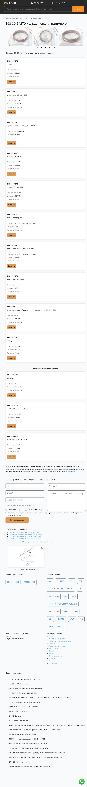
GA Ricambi (54, 596)
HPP (74, 596)
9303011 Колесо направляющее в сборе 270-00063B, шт (30, 766)
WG (81, 619)
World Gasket (56, 627)
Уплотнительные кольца (57, 646)
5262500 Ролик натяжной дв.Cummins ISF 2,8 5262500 (29, 743)
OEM (66, 611)
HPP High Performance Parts (63, 604)
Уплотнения (53, 663)
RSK (50, 619)
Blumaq (60, 581)
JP (58, 611)
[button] (84, 37)
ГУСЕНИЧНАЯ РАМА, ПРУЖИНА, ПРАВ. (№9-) (25, 534)
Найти (78, 9)
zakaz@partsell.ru (72, 471)
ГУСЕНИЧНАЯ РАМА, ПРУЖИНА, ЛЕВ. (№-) (24, 533)
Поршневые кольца (55, 656)
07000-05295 (13, 582)
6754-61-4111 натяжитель (18, 762)
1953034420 (29, 582)
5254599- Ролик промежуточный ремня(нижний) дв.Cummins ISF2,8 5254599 (37, 753)
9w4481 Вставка (15, 716)
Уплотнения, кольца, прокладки (60, 641)
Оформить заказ (17, 520)
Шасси (51, 636)
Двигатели (52, 651)
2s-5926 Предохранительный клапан (22, 734)
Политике (18, 515)
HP (65, 596)
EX (80, 589)
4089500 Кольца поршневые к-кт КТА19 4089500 (27, 739)
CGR (72, 581)
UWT (72, 619)
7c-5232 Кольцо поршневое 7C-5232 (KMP (24, 679)
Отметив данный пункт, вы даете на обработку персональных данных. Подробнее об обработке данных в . (45, 514)
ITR (50, 611)
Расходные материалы (57, 639)
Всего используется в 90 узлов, (30, 542)
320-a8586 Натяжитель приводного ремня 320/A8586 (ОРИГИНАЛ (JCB (35, 757)
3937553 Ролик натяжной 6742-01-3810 (23, 707)
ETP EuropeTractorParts (61, 589)
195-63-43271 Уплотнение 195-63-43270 (23, 693)
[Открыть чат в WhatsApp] (81, 781)
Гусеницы (52, 658)
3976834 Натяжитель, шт (18, 711)
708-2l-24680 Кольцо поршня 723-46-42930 (25, 688)
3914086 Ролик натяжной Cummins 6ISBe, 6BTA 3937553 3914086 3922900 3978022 (40, 698)
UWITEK (61, 619)
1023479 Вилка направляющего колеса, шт (25, 702)
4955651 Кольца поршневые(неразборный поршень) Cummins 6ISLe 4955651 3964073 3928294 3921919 (47, 725)
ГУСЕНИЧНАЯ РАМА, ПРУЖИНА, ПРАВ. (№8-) (25, 538)
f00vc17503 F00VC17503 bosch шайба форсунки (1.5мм (29, 748)
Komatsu (8, 636)
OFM (76, 611)
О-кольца (52, 643)
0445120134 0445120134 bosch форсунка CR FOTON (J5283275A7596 (34, 730)
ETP (80, 581)
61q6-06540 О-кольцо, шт (18, 720)
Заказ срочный (13, 510)
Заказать (11, 81)
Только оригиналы (34, 510)
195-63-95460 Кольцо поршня (20, 684)
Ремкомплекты (54, 648)
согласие (34, 513)
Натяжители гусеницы (56, 661)
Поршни (51, 653)
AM (50, 581)
